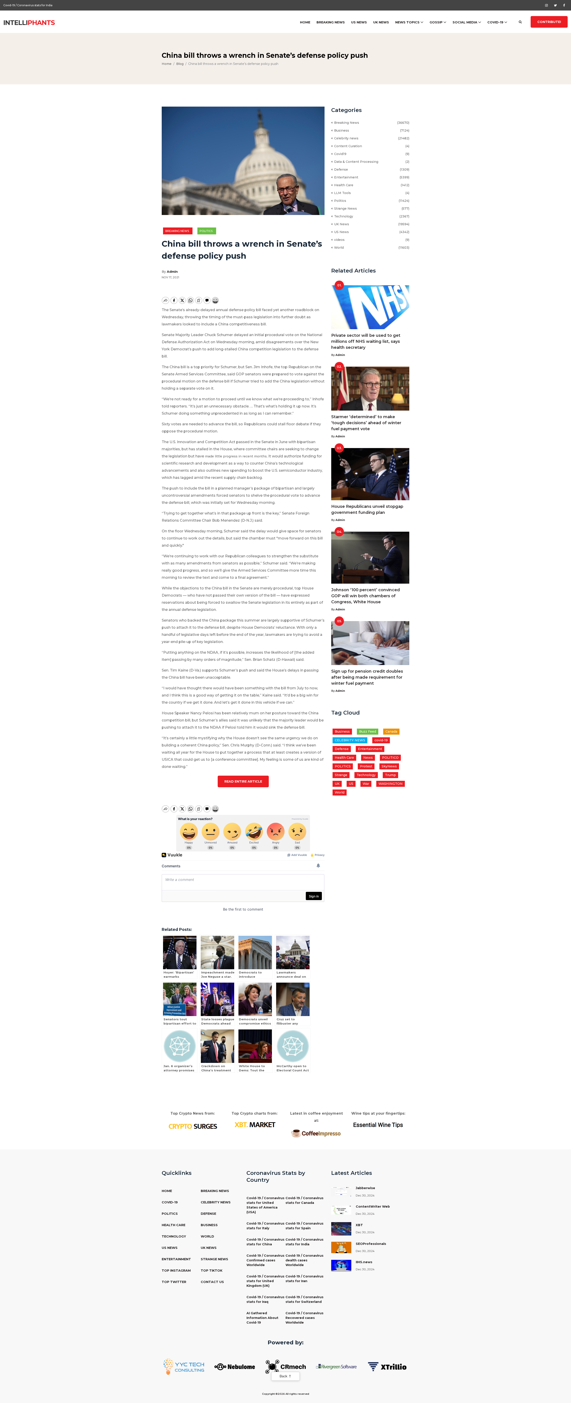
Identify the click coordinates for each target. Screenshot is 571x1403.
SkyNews (389, 766)
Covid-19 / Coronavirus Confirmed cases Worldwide (38, 5)
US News (359, 22)
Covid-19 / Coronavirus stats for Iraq (265, 1299)
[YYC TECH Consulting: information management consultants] (183, 1366)
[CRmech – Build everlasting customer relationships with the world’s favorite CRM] (285, 1366)
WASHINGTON (391, 784)
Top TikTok (211, 1271)
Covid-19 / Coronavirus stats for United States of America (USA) (265, 1205)
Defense (340, 169)
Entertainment (345, 177)
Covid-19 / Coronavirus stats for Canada (304, 1200)
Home (305, 22)
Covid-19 (495, 22)
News (368, 758)
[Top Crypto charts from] (254, 1125)
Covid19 (339, 154)
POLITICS (343, 766)
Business (340, 130)
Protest (366, 766)
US (351, 784)
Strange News (344, 209)
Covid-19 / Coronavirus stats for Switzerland (304, 1299)
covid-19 (381, 740)
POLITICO (390, 758)
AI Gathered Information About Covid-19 (262, 1317)
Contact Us (212, 1282)
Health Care (342, 185)
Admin (172, 272)
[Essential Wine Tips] (378, 1124)
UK (337, 784)
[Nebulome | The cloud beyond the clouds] (234, 1366)
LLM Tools (341, 193)
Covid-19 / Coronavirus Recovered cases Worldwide (304, 1317)
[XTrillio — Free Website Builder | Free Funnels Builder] (387, 1366)
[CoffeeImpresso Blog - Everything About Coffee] (316, 1133)
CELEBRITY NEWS (350, 740)
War (366, 784)
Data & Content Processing (355, 162)
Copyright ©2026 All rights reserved (285, 1393)
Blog (180, 64)
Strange (341, 775)
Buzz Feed (367, 731)
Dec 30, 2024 (365, 1195)
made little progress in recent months (236, 456)
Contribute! (549, 22)
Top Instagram (176, 1271)
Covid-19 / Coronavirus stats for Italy (265, 1225)
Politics (207, 231)
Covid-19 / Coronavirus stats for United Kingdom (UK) (265, 1281)
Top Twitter (174, 1282)
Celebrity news (345, 138)
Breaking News (331, 22)
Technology (342, 216)
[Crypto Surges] (192, 1126)
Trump (390, 775)
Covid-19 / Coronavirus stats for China (265, 1242)
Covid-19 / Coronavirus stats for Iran (304, 1278)
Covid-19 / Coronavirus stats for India (304, 1242)
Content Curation (347, 146)
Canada (391, 731)
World (338, 248)
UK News (381, 22)
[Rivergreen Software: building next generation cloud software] (336, 1366)
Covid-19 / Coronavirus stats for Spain (304, 1225)
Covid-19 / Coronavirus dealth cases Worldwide (304, 1260)
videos (338, 240)
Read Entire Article (243, 781)
